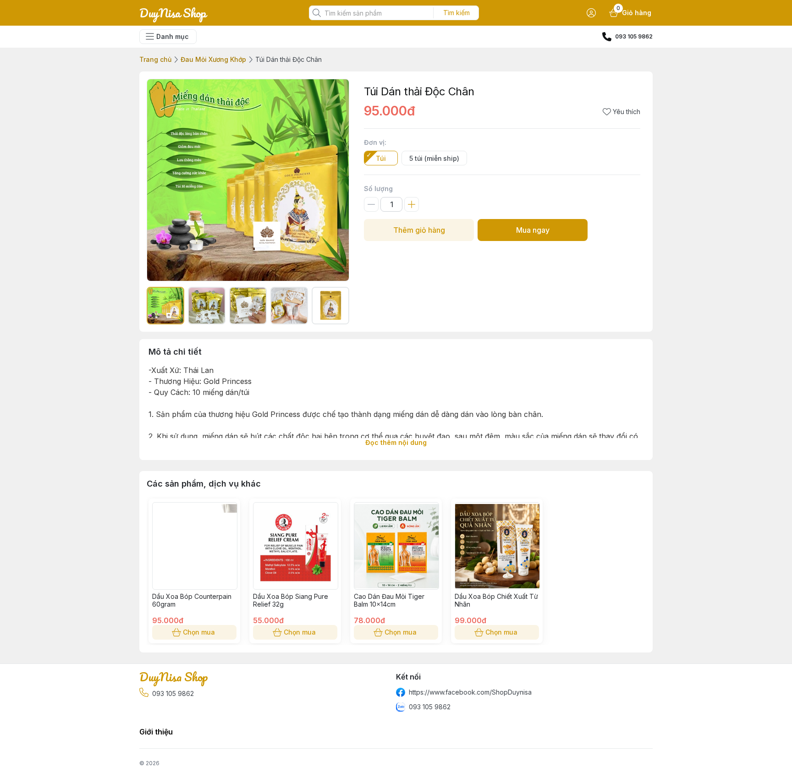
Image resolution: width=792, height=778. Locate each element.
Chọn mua (199, 632)
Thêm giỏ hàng (419, 230)
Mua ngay (533, 230)
